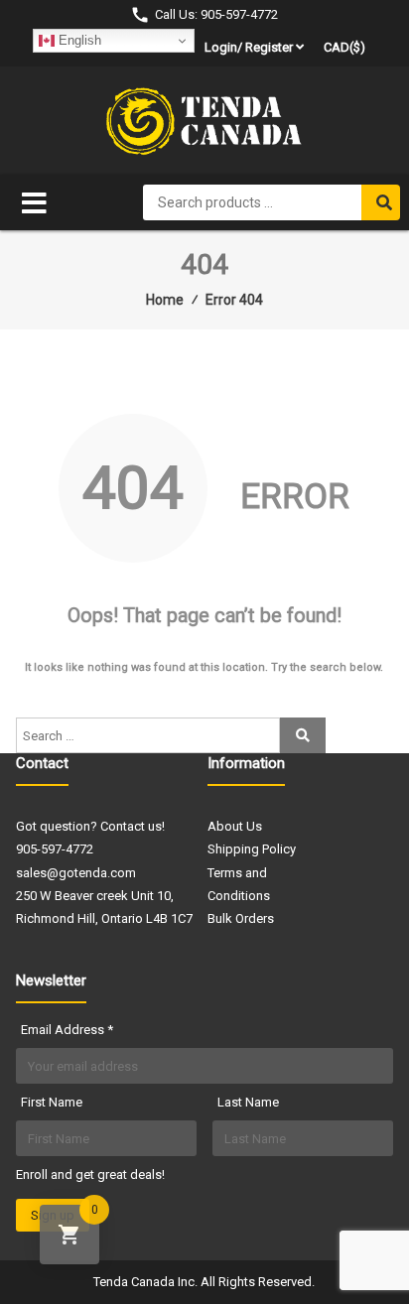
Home (165, 300)
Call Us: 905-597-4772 (216, 14)
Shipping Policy (251, 849)
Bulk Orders (240, 918)
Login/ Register (248, 47)
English (78, 40)
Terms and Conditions (238, 884)
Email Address (67, 1029)
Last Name (248, 1102)
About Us (234, 826)
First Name (51, 1102)
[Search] (380, 202)
